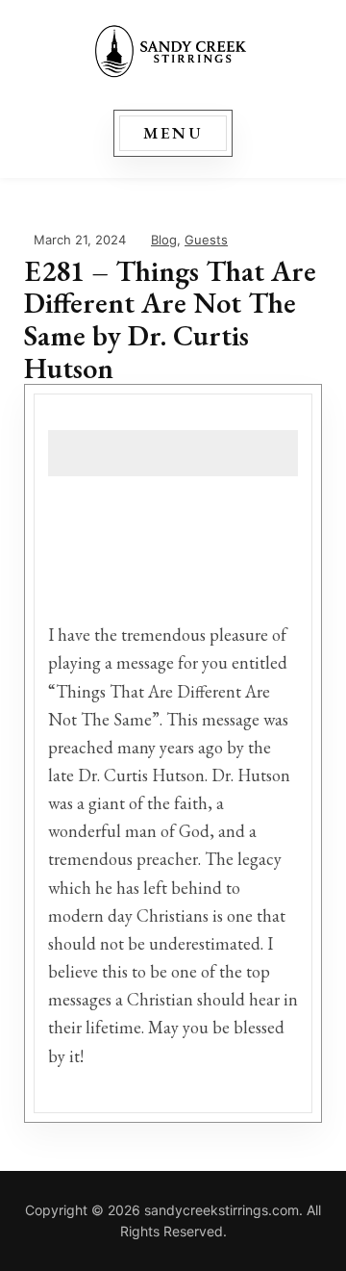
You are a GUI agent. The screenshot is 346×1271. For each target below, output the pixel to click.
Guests (206, 239)
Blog (164, 239)
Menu (173, 132)
